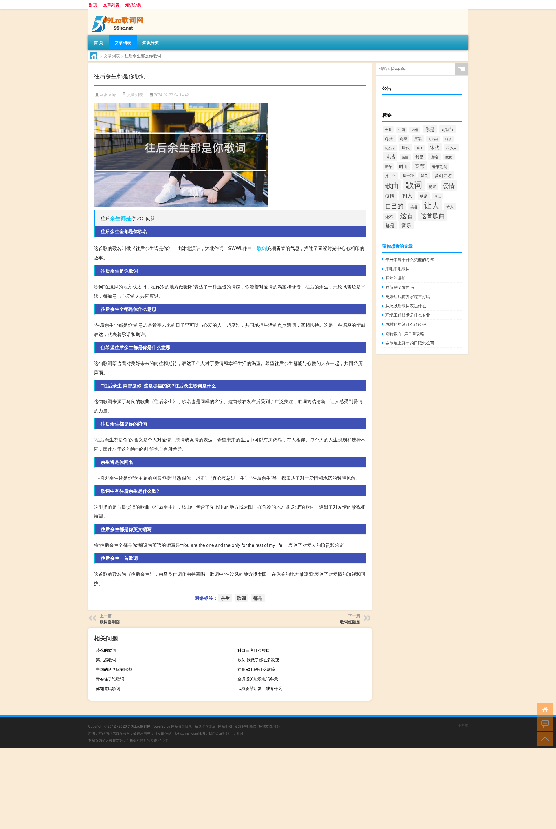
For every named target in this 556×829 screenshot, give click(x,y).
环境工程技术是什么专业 (407, 315)
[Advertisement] (174, 788)
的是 (423, 196)
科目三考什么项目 (253, 650)
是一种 (408, 175)
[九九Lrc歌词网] (118, 11)
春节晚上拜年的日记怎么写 (409, 343)
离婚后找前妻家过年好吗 (407, 296)
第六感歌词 (106, 659)
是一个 (390, 175)
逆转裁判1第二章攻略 (404, 333)
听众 (448, 138)
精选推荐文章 (205, 726)
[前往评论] (543, 723)
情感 (390, 156)
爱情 (449, 185)
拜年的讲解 (395, 278)
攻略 (434, 157)
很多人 (451, 147)
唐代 (406, 147)
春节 (420, 165)
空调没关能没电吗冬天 (257, 679)
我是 (419, 157)
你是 (429, 129)
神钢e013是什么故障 (256, 669)
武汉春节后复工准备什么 (259, 688)
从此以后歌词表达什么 (405, 305)
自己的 (394, 205)
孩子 (420, 147)
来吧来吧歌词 (397, 268)
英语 (413, 206)
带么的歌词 (106, 650)
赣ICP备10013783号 (265, 726)
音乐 (406, 225)
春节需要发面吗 (399, 287)
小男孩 (463, 725)
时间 (403, 166)
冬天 (389, 138)
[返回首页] (543, 709)
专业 (388, 129)
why (112, 95)
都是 (125, 218)
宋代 (434, 147)
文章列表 (111, 5)
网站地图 (225, 726)
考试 (437, 196)
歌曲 (391, 185)
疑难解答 (241, 726)
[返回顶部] (543, 738)
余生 (115, 218)
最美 (424, 175)
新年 (388, 166)
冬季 (403, 138)
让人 (431, 205)
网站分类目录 (181, 726)
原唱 (418, 138)
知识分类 (133, 5)
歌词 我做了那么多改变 (258, 659)
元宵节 (447, 129)
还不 (389, 216)
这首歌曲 (432, 215)
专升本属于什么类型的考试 (409, 259)
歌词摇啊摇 (110, 622)
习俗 (415, 129)
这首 (407, 215)
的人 (407, 195)
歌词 (262, 248)
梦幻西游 (443, 175)
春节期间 (439, 166)
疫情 (389, 195)
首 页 (92, 5)
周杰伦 (390, 147)
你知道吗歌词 (108, 688)
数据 (448, 156)
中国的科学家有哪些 (114, 669)
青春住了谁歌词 (110, 679)
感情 (405, 157)
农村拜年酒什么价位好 (405, 324)
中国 (401, 129)
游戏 (432, 186)
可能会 (433, 138)
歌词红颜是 (350, 622)
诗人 (450, 206)
